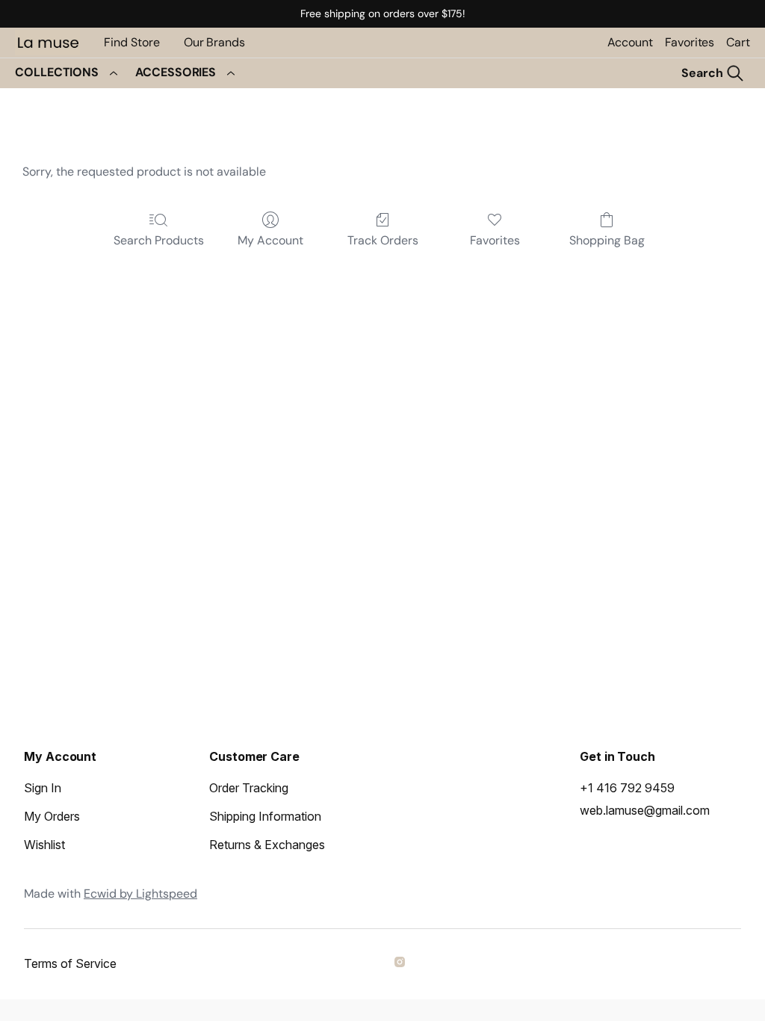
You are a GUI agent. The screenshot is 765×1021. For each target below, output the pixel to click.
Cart (738, 42)
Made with (110, 893)
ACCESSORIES (175, 72)
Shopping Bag (607, 240)
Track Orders (382, 240)
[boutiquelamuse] (401, 964)
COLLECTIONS (57, 72)
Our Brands (214, 42)
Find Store (132, 42)
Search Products (159, 240)
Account (630, 42)
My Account (270, 240)
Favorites (689, 42)
